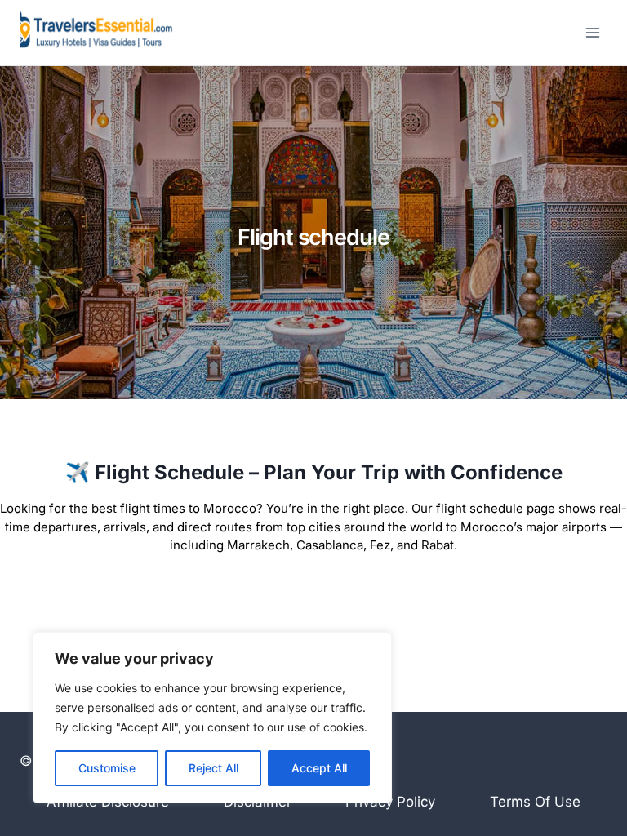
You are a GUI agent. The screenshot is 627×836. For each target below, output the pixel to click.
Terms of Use (535, 802)
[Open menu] (592, 32)
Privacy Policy (390, 802)
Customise (107, 768)
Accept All (319, 768)
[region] (212, 717)
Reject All (213, 768)
